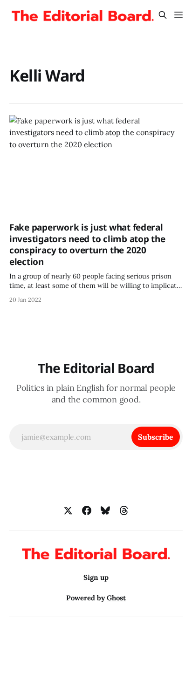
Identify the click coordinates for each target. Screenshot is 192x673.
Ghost (116, 597)
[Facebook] (86, 510)
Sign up (96, 577)
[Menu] (178, 14)
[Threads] (124, 510)
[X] (68, 510)
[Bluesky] (105, 510)
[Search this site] (162, 14)
